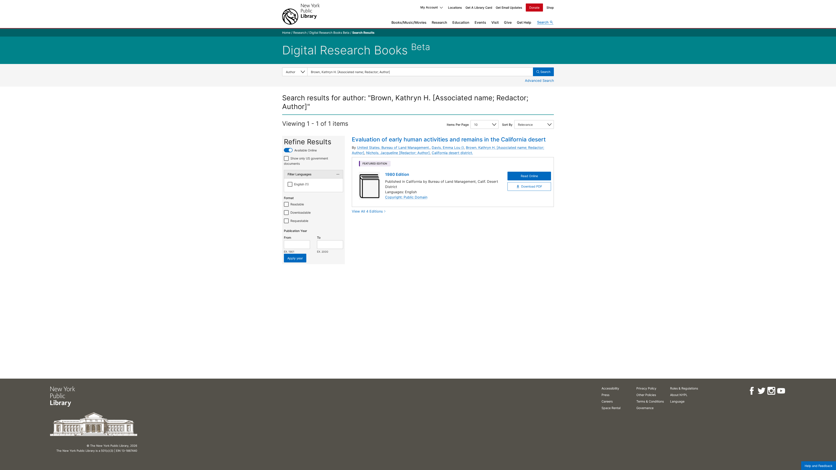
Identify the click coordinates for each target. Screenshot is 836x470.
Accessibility (610, 388)
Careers (607, 401)
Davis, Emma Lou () (448, 147)
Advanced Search (539, 80)
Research (439, 22)
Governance (645, 408)
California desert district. (452, 153)
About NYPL (679, 395)
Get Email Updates (509, 7)
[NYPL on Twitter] (761, 391)
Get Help (524, 22)
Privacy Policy (646, 388)
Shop (550, 7)
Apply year (295, 258)
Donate (534, 7)
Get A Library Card (478, 7)
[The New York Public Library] (301, 14)
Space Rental (611, 408)
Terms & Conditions (650, 401)
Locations (455, 7)
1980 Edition (397, 174)
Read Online (529, 176)
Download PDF (531, 186)
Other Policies (646, 395)
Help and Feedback (819, 466)
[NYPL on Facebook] (751, 391)
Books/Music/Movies (408, 22)
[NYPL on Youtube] (781, 391)
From (287, 237)
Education (460, 22)
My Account (429, 7)
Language (677, 401)
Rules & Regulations (684, 388)
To (318, 237)
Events (480, 22)
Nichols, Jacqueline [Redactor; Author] (398, 153)
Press (605, 395)
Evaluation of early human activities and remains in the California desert (449, 139)
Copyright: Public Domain (406, 197)
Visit (495, 22)
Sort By (507, 124)
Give (508, 22)
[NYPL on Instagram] (771, 391)
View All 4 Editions (367, 211)
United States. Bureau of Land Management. (393, 147)
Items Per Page (458, 124)
